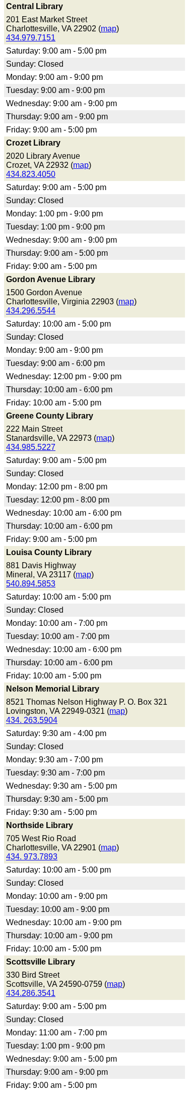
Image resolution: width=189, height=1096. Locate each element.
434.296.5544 (30, 310)
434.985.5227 (30, 447)
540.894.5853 (30, 583)
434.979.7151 (30, 37)
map (108, 28)
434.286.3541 (30, 993)
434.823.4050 (30, 174)
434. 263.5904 (31, 720)
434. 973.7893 (31, 856)
